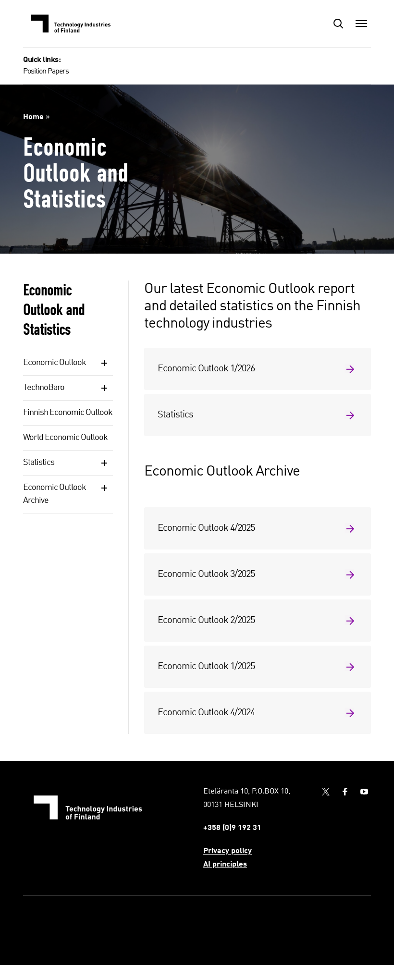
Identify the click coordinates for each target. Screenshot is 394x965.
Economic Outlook (54, 362)
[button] (338, 23)
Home (33, 117)
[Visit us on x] (325, 791)
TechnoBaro (43, 387)
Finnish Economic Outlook (67, 412)
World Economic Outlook (65, 437)
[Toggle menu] (361, 23)
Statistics (38, 462)
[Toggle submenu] (104, 363)
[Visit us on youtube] (364, 791)
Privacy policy (227, 851)
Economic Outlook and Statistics (54, 310)
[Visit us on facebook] (345, 791)
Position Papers (46, 71)
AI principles (225, 864)
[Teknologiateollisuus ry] (71, 23)
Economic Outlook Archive (54, 494)
